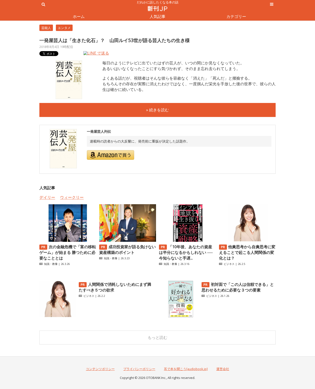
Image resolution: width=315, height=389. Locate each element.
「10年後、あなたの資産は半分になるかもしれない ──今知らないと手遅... (186, 252)
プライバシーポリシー (139, 369)
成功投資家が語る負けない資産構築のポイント (127, 249)
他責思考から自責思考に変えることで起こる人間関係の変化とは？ (247, 252)
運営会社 (222, 369)
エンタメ (64, 28)
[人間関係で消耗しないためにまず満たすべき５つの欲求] (57, 316)
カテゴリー (236, 16)
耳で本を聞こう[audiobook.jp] (186, 369)
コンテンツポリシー (100, 369)
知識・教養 (51, 264)
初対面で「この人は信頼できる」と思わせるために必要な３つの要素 (238, 287)
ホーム (79, 16)
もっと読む (157, 337)
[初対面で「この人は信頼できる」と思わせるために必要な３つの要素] (180, 316)
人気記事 (157, 16)
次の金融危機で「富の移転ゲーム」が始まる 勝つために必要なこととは (67, 252)
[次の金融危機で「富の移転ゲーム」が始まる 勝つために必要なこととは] (67, 240)
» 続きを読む (157, 110)
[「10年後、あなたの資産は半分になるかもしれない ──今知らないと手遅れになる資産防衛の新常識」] (187, 240)
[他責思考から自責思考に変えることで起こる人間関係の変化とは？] (247, 240)
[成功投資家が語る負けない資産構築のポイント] (127, 240)
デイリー (47, 197)
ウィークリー (72, 197)
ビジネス (229, 264)
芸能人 (46, 28)
